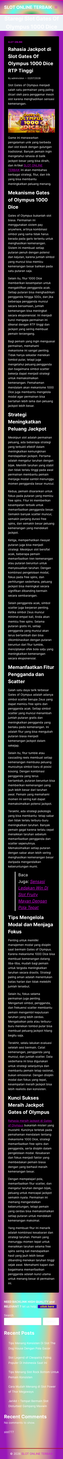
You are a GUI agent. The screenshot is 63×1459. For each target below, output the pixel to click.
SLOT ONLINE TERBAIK (37, 1453)
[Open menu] (56, 7)
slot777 (9, 1432)
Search (8, 1315)
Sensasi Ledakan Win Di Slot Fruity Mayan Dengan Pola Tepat (33, 894)
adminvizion (17, 78)
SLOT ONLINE (15, 42)
